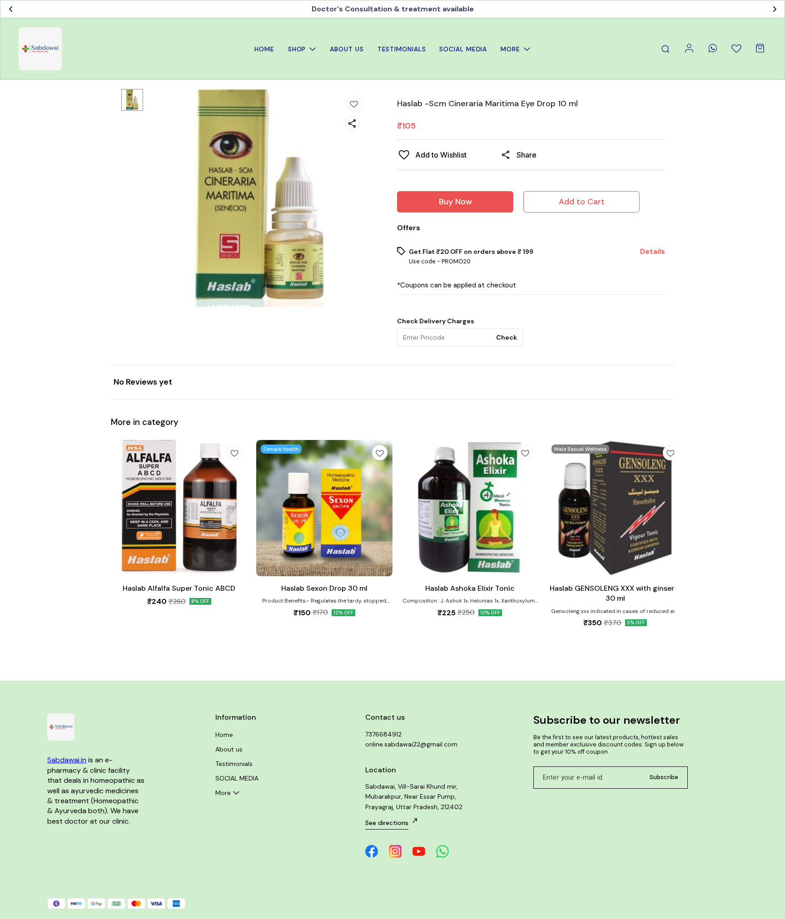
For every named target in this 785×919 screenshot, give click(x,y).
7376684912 (383, 734)
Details (652, 251)
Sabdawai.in (66, 760)
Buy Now (455, 201)
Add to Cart (582, 201)
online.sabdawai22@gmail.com (411, 744)
